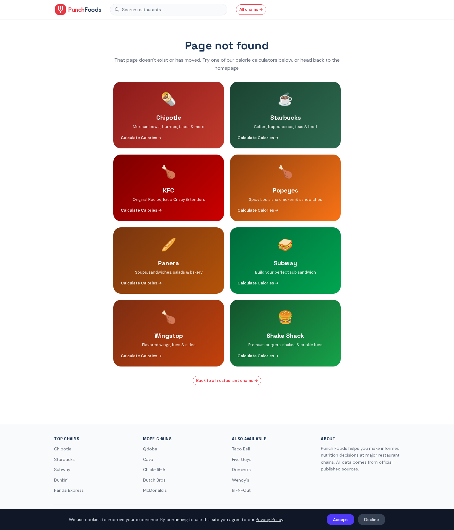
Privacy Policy (269, 519)
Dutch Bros (154, 480)
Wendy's (240, 480)
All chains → (251, 9)
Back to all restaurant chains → (227, 380)
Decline (371, 519)
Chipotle (62, 449)
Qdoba (150, 449)
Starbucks (64, 459)
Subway (62, 469)
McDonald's (155, 490)
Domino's (241, 469)
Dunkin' (61, 480)
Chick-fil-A (154, 469)
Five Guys (241, 459)
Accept (340, 519)
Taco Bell (241, 449)
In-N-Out (241, 490)
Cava (148, 459)
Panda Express (69, 490)
